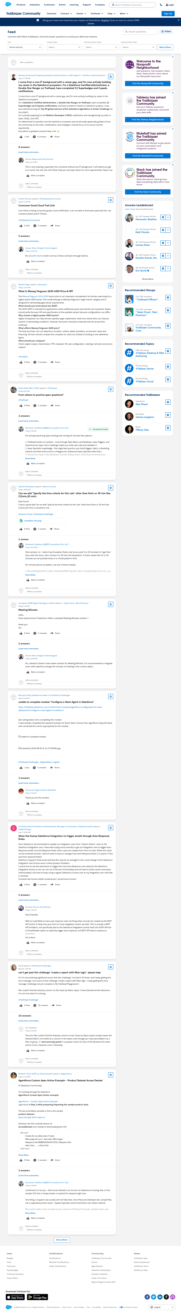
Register (105, 20)
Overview (51, 13)
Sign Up (168, 13)
